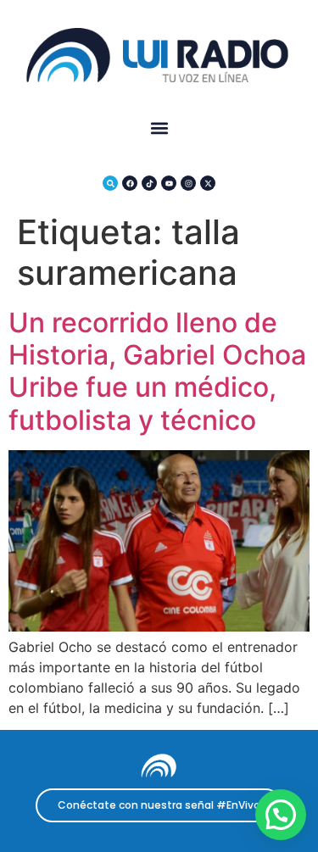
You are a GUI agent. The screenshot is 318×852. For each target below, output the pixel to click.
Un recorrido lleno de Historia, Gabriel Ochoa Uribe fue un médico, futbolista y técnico (157, 371)
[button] (159, 128)
